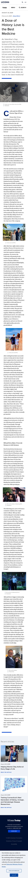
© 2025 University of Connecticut (14, 838)
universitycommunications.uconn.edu (14, 826)
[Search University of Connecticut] (22, 2)
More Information (14, 870)
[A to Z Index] (25, 2)
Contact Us (9, 828)
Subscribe (14, 831)
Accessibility (14, 844)
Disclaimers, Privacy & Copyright (14, 841)
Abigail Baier (16, 16)
